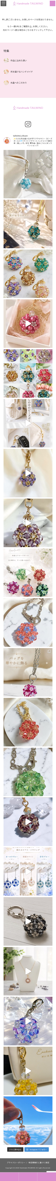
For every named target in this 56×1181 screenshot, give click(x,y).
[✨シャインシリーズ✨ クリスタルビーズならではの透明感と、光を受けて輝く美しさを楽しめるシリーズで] (28, 572)
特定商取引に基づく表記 (39, 1162)
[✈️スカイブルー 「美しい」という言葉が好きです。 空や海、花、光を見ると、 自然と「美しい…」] (28, 1120)
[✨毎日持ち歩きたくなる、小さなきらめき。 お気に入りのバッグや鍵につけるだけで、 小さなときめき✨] (28, 523)
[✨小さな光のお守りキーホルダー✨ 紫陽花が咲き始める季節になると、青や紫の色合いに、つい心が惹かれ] (28, 1021)
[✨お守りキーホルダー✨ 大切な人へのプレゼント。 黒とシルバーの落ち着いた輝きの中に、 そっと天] (28, 921)
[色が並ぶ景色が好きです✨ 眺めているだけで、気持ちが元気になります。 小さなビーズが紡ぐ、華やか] (28, 274)
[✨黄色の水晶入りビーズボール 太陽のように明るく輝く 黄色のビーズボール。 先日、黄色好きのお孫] (28, 1071)
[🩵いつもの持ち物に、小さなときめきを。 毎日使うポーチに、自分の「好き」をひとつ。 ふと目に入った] (28, 174)
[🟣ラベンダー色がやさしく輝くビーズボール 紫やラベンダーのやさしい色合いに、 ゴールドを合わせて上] (28, 473)
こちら (28, 30)
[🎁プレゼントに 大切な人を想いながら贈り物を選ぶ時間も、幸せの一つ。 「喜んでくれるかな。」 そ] (28, 323)
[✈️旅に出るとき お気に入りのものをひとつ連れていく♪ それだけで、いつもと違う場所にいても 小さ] (28, 224)
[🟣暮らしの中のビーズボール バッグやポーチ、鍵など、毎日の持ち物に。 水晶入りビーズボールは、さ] (28, 423)
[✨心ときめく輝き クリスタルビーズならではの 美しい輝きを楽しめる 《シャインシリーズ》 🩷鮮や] (28, 672)
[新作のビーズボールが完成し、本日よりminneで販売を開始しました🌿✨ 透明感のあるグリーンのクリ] (28, 772)
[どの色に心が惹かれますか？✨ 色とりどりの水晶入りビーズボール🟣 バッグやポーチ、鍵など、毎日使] (28, 373)
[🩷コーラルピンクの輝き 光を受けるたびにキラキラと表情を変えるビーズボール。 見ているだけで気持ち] (28, 722)
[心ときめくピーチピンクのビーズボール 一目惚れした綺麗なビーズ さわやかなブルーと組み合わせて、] (28, 622)
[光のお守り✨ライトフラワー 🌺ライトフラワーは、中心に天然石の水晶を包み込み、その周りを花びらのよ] (28, 971)
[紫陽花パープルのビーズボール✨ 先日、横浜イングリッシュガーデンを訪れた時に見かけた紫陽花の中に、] (28, 822)
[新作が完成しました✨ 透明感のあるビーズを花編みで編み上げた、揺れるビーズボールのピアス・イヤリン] (28, 871)
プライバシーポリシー (16, 1162)
